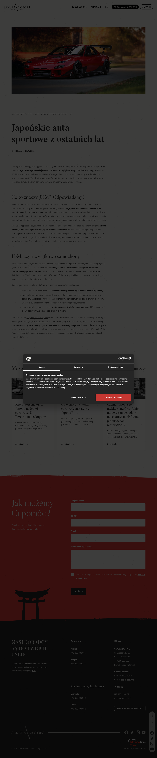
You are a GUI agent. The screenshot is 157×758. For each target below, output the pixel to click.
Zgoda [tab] (42, 367)
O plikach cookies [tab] (115, 367)
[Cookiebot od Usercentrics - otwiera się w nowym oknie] (120, 359)
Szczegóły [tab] (78, 367)
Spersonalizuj (77, 397)
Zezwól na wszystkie (113, 397)
